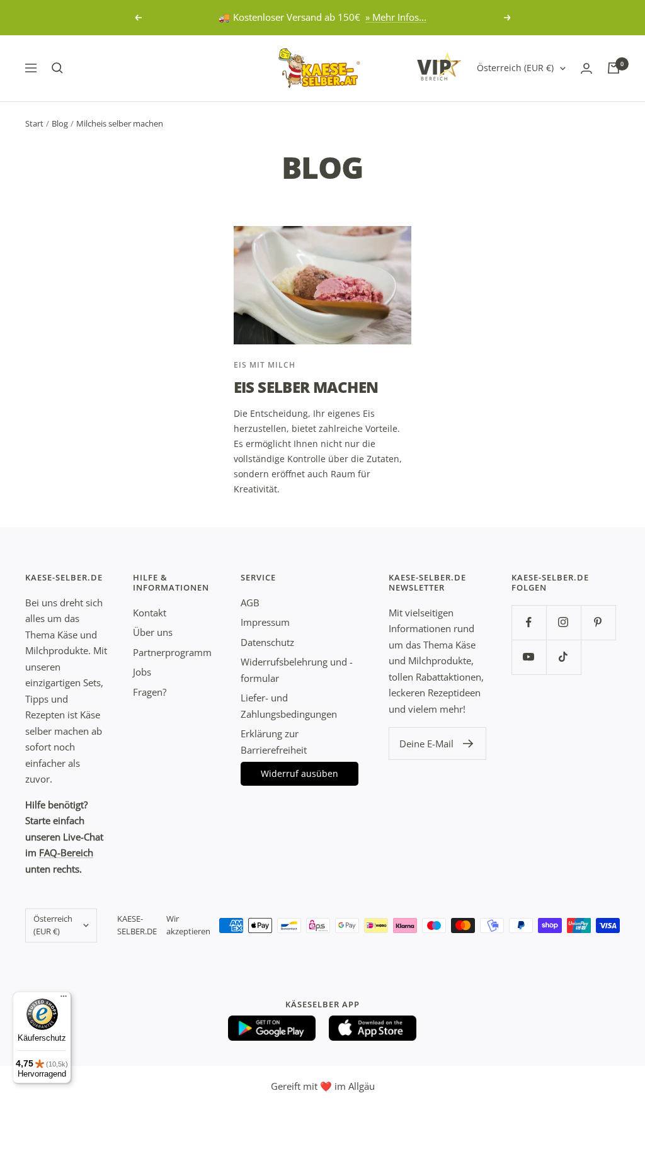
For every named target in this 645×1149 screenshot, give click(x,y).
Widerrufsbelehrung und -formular (297, 669)
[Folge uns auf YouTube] (528, 657)
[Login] (586, 68)
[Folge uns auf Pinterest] (598, 622)
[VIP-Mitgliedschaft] (439, 66)
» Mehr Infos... (395, 17)
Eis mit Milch (264, 364)
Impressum (265, 622)
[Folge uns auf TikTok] (563, 657)
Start (34, 123)
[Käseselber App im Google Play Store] (272, 1028)
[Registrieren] (468, 743)
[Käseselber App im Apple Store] (373, 1028)
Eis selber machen (306, 386)
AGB (250, 602)
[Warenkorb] (613, 68)
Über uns (153, 632)
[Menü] (63, 999)
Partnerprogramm (172, 652)
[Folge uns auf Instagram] (563, 622)
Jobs (142, 671)
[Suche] (57, 68)
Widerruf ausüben (299, 773)
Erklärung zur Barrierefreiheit (274, 741)
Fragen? (149, 692)
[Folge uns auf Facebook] (528, 622)
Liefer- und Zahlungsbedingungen (289, 705)
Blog (60, 123)
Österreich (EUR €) (515, 68)
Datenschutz (267, 642)
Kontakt (149, 612)
